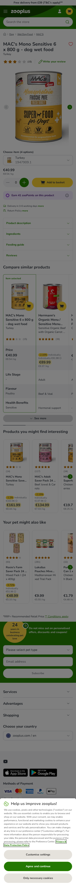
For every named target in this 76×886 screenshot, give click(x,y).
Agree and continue (38, 866)
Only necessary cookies (38, 878)
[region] (38, 842)
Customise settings (38, 854)
